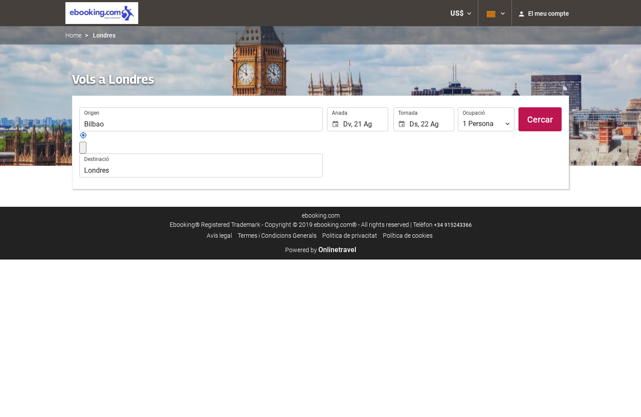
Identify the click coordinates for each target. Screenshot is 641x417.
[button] (461, 13)
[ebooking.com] (101, 13)
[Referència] (83, 136)
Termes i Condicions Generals (277, 235)
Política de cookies (408, 235)
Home (73, 35)
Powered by (320, 249)
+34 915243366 (453, 225)
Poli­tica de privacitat (349, 235)
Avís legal (219, 235)
